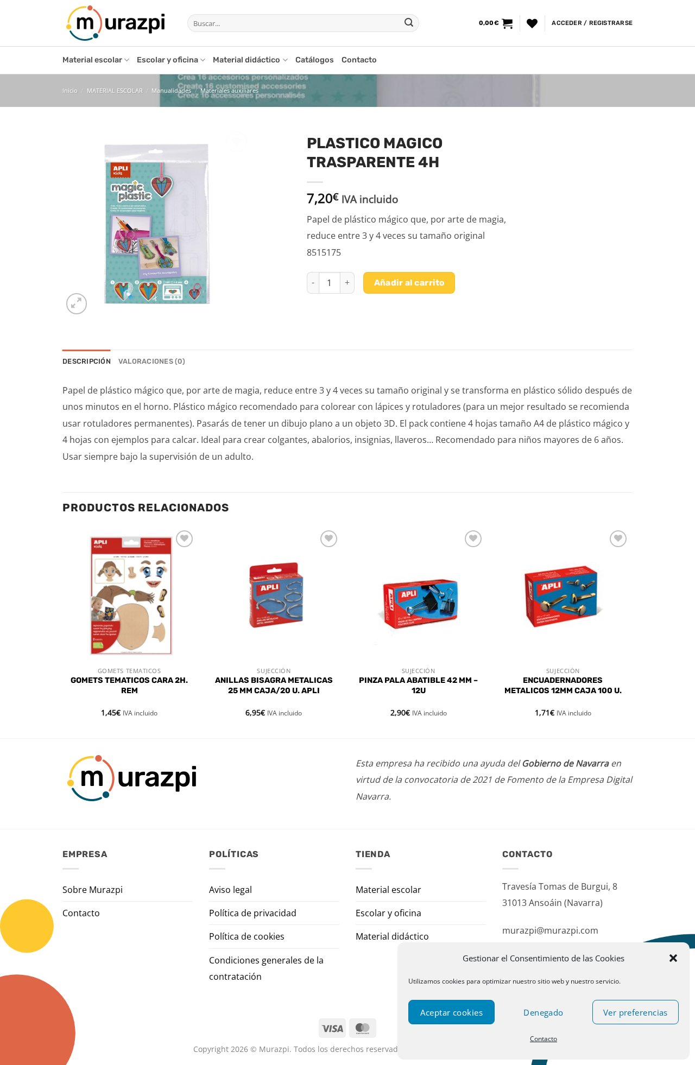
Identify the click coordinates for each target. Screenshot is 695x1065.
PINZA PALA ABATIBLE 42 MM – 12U (418, 685)
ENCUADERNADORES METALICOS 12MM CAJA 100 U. (563, 685)
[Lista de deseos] (532, 23)
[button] (673, 958)
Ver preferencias (635, 1012)
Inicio (70, 90)
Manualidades (171, 90)
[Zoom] (76, 303)
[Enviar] (409, 23)
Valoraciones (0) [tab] (151, 361)
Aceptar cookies (451, 1012)
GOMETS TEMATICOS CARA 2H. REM (129, 685)
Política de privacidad (252, 913)
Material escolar (92, 60)
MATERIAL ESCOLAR (115, 90)
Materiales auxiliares (229, 90)
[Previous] (63, 632)
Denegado (543, 1012)
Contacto (543, 1038)
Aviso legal (230, 890)
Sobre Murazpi (92, 890)
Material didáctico (246, 60)
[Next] (629, 632)
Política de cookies (247, 936)
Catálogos (314, 60)
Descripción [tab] (86, 361)
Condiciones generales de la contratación (266, 968)
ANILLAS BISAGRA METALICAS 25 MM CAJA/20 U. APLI (274, 685)
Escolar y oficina (167, 60)
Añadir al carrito (409, 282)
